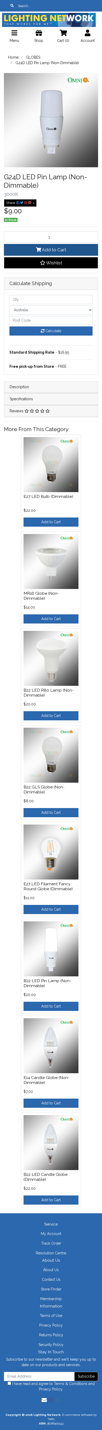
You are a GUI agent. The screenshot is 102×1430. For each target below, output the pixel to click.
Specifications (21, 399)
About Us (51, 1270)
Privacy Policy (51, 1325)
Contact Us (51, 1279)
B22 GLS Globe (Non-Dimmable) (44, 789)
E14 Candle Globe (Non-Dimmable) (47, 1080)
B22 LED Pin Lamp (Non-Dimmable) (47, 983)
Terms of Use (51, 1316)
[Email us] (44, 1400)
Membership (51, 1299)
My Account (51, 1234)
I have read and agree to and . (53, 1386)
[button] (51, 263)
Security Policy (51, 1345)
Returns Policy (51, 1335)
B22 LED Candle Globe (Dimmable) (45, 1177)
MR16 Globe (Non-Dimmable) (41, 596)
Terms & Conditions (70, 1384)
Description (19, 387)
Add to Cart (53, 249)
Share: (11, 203)
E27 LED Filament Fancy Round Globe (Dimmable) (48, 886)
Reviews (17, 411)
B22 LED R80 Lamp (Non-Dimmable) (49, 693)
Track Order (51, 1243)
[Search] (12, 5)
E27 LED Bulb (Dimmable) (48, 496)
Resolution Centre (51, 1253)
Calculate (52, 331)
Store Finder (51, 1289)
